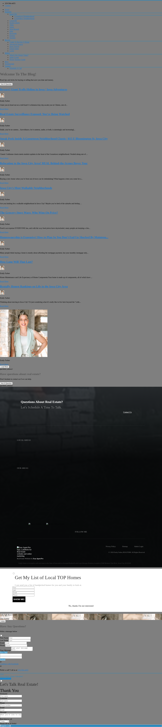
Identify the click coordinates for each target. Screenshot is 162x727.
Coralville (13, 21)
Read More (4, 109)
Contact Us (127, 412)
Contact (8, 6)
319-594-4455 (10, 3)
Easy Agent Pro (38, 558)
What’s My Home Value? (18, 55)
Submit (2, 660)
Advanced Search (16, 44)
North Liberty (14, 23)
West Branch (14, 29)
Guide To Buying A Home (19, 42)
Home (7, 10)
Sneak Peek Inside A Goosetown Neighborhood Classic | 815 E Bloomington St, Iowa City (54, 138)
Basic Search (14, 47)
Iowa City (13, 14)
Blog (6, 62)
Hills (11, 31)
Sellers (7, 53)
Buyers (7, 40)
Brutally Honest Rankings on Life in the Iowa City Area (34, 286)
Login (11, 51)
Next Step (3, 652)
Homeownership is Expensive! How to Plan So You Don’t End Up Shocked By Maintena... (54, 237)
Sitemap (125, 546)
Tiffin (11, 25)
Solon (11, 27)
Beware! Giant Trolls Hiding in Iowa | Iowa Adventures (33, 89)
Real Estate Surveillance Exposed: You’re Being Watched (35, 114)
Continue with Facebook (9, 664)
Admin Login (138, 546)
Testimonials (9, 64)
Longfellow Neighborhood (24, 19)
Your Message (5, 650)
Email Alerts (14, 49)
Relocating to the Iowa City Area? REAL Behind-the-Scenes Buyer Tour (44, 163)
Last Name (4, 640)
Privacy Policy (111, 546)
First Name (4, 638)
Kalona (12, 36)
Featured (8, 12)
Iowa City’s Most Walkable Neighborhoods (26, 187)
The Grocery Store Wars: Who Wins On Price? (29, 212)
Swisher (12, 38)
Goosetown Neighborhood (24, 16)
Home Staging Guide (17, 60)
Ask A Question (6, 84)
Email (2, 643)
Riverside (13, 33)
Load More (4, 367)
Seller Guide (14, 57)
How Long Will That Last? (16, 261)
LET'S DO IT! (5, 679)
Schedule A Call (15, 68)
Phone (2, 645)
